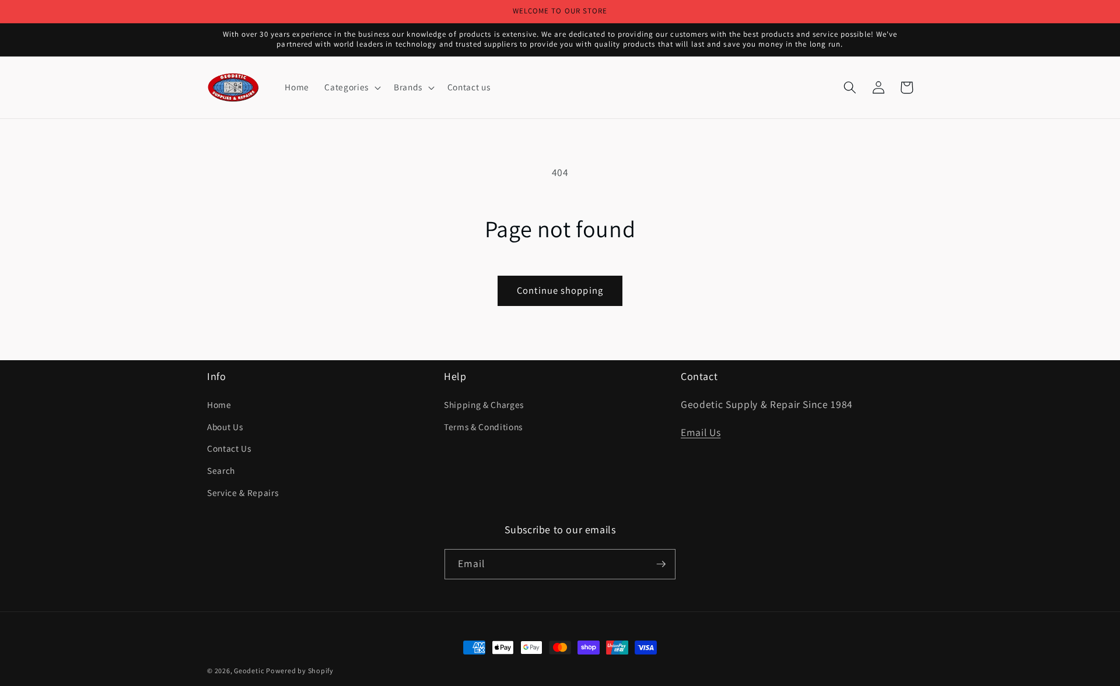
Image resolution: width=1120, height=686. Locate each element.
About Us (225, 426)
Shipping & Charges (484, 404)
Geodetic (249, 670)
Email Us (700, 432)
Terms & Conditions (483, 426)
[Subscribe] (661, 564)
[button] (351, 87)
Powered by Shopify (300, 670)
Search (221, 470)
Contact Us (229, 448)
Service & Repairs (242, 492)
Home (219, 404)
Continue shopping (560, 290)
